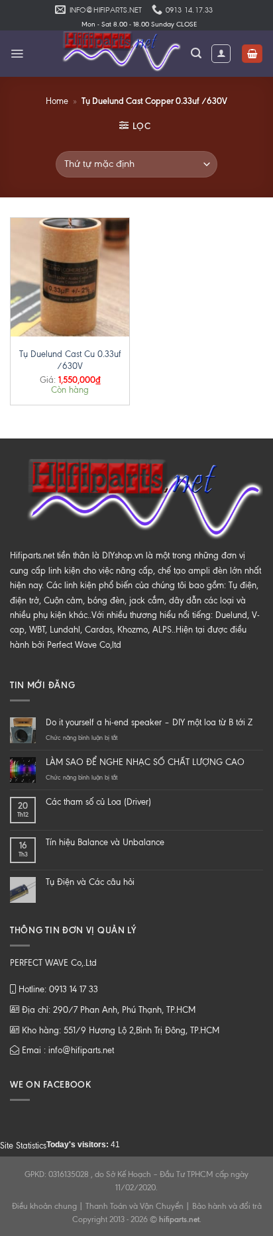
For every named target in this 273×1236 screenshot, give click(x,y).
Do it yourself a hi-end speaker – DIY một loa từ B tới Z (149, 722)
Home (57, 101)
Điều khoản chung (44, 1206)
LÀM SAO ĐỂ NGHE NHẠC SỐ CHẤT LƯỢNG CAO (145, 762)
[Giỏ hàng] (252, 54)
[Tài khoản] (221, 53)
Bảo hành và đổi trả (227, 1206)
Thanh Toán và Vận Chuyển (134, 1206)
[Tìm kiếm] (196, 53)
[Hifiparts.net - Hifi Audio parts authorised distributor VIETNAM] (117, 53)
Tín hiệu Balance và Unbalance (105, 842)
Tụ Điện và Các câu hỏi (90, 882)
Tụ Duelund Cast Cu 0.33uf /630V (70, 360)
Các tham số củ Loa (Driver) (98, 802)
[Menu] (17, 53)
